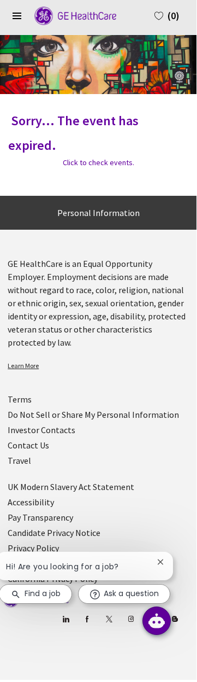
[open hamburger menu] (16, 15)
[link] (98, 365)
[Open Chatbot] (156, 621)
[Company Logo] (69, 15)
